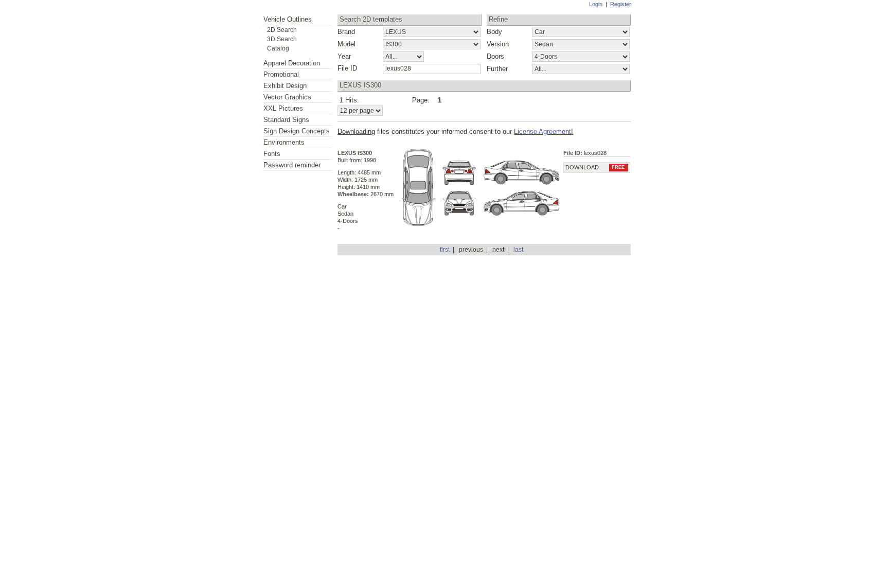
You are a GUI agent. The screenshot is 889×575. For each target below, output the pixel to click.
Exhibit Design (285, 86)
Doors (495, 56)
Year (344, 56)
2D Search (282, 29)
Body (494, 32)
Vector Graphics (287, 97)
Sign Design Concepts (296, 131)
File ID (347, 68)
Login (595, 4)
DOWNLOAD (595, 167)
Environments (284, 142)
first (445, 249)
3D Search (282, 39)
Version (498, 44)
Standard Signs (286, 120)
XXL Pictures (283, 108)
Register (620, 4)
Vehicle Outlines (287, 19)
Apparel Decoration (291, 63)
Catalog (278, 48)
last (518, 249)
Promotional (281, 74)
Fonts (271, 154)
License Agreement (542, 131)
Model (346, 44)
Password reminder (292, 165)
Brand (346, 32)
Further (497, 69)
